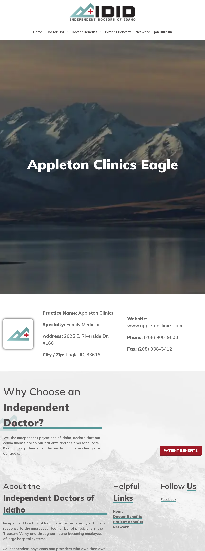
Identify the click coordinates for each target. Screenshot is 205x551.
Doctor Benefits (84, 32)
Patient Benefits (118, 32)
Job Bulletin (163, 32)
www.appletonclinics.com (154, 325)
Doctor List (55, 32)
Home (37, 32)
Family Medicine (83, 324)
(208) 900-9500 (161, 337)
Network (143, 32)
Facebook (168, 499)
